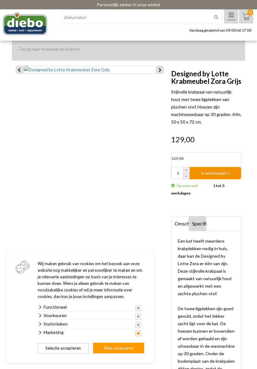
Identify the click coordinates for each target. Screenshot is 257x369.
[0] (246, 19)
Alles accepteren (119, 348)
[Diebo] (30, 24)
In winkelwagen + (215, 173)
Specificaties (199, 223)
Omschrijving (182, 223)
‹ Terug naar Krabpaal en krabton (49, 49)
